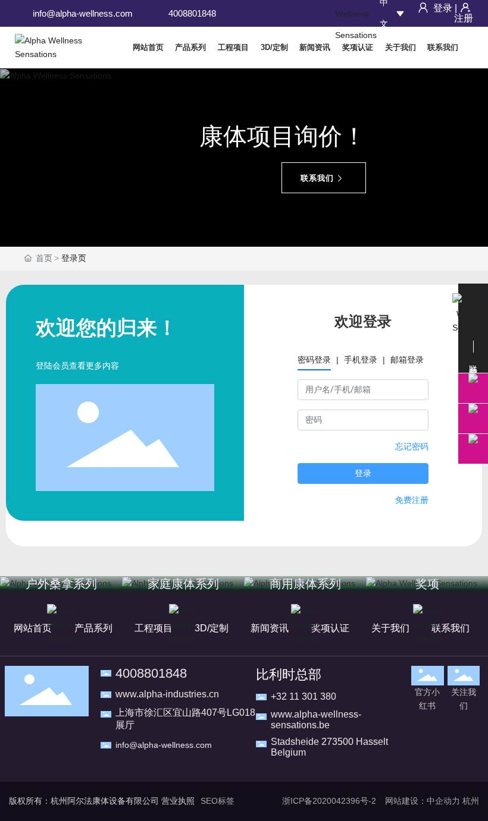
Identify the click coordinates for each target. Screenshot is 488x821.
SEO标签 (217, 801)
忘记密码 (411, 446)
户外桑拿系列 (61, 583)
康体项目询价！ (282, 136)
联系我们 (317, 178)
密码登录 (314, 359)
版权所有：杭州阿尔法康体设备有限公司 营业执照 (102, 801)
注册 (463, 18)
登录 (443, 8)
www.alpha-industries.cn (167, 694)
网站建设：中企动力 (422, 801)
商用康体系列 (305, 583)
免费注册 (411, 500)
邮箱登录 (407, 359)
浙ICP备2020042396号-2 (329, 801)
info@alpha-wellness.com (83, 13)
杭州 (470, 801)
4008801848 (192, 13)
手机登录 (360, 359)
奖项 (427, 583)
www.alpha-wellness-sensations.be (316, 719)
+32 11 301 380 (303, 696)
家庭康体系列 (183, 583)
